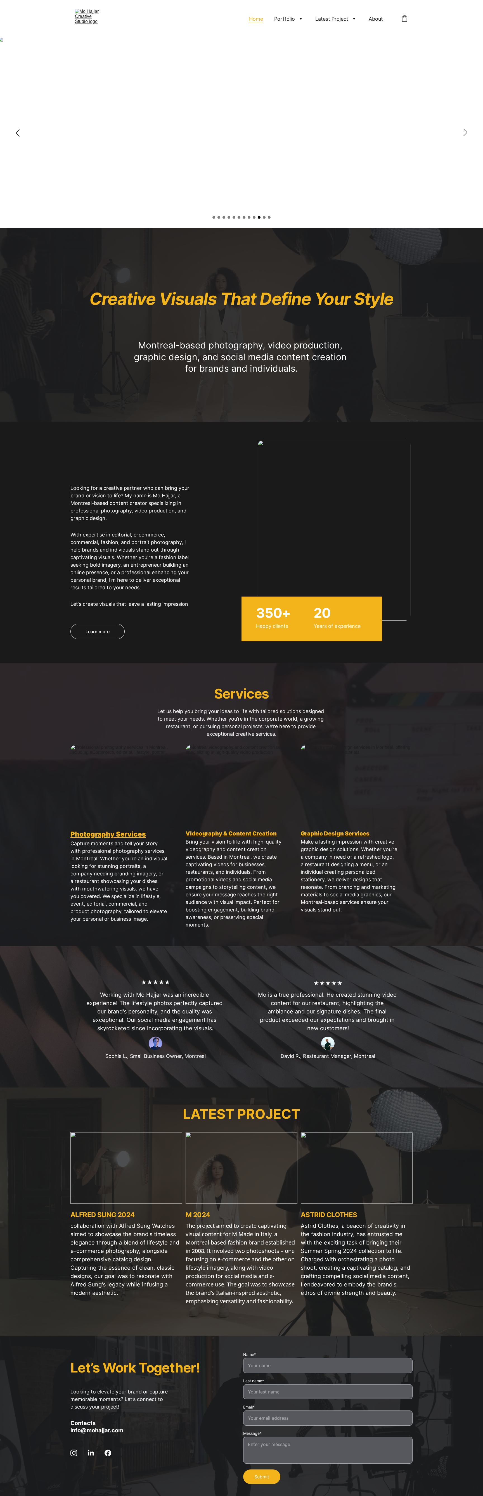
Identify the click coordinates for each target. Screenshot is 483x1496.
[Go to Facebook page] (108, 1453)
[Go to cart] (404, 19)
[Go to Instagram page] (76, 1453)
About (376, 19)
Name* (249, 1354)
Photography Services (108, 834)
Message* (252, 1433)
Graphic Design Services (335, 833)
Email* (249, 1407)
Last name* (253, 1380)
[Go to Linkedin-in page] (93, 1453)
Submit (261, 1477)
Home (256, 19)
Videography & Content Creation (231, 833)
